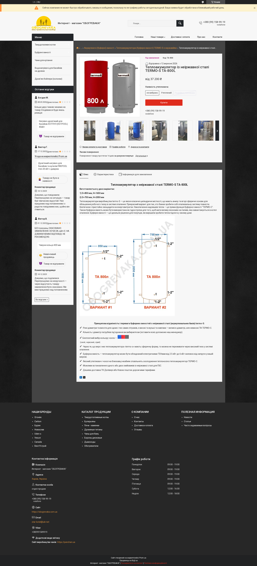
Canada (38, 442)
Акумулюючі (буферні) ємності (99, 48)
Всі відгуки (41, 299)
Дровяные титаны (93, 429)
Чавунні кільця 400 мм (50, 245)
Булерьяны (89, 421)
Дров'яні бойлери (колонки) (48, 79)
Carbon (38, 421)
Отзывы (138, 429)
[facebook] (81, 378)
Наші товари (157, 37)
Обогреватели (91, 446)
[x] (84, 378)
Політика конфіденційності (155, 563)
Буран (37, 425)
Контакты (139, 421)
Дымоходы (89, 442)
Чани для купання (43, 60)
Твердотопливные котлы (96, 417)
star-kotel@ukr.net (40, 522)
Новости (188, 417)
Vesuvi (38, 438)
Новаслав (39, 429)
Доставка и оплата (143, 425)
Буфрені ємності (43, 52)
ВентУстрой (40, 446)
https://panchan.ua (66, 542)
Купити (163, 102)
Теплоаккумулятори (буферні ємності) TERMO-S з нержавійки (146, 48)
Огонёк (38, 417)
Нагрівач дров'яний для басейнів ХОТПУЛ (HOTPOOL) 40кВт (53, 124)
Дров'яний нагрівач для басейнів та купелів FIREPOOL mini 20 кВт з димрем (52, 166)
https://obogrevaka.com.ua (44, 512)
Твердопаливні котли (45, 44)
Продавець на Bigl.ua (129, 560)
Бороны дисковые (93, 438)
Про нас (201, 37)
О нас (137, 417)
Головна (139, 37)
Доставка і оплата (180, 37)
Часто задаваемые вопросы (198, 425)
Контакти (217, 37)
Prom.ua (142, 558)
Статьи (187, 421)
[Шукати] (180, 23)
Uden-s (38, 434)
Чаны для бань (91, 434)
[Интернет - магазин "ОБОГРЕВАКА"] (44, 23)
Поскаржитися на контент (132, 563)
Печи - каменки (91, 425)
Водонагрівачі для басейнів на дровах (48, 69)
